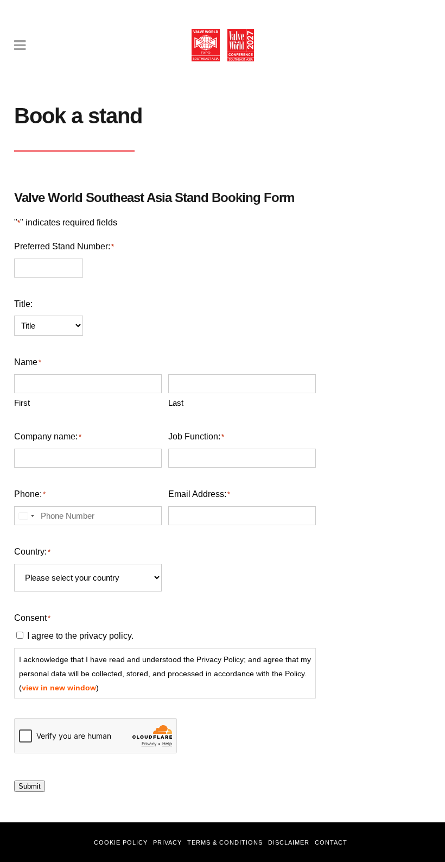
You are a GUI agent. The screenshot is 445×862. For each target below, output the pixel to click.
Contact (331, 842)
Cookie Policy (121, 842)
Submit (29, 786)
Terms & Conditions (225, 842)
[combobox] (26, 516)
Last (175, 402)
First (22, 402)
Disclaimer (288, 842)
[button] (421, 838)
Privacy (167, 842)
